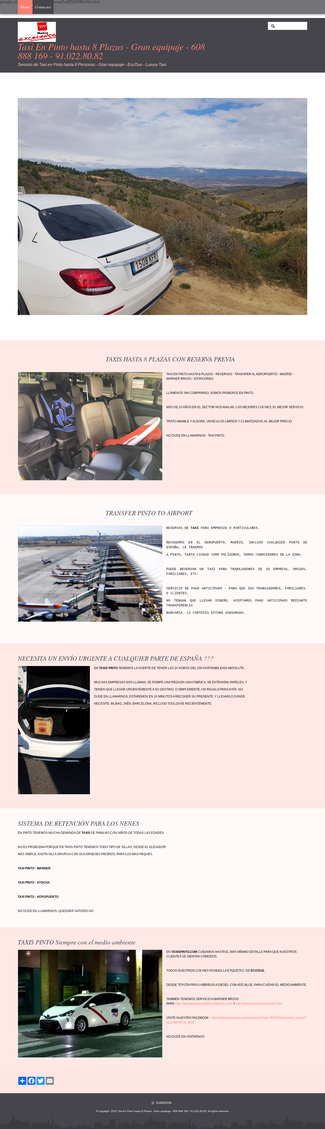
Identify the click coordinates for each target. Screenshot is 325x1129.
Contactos (43, 6)
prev (32, 206)
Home (25, 6)
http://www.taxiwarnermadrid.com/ (259, 1003)
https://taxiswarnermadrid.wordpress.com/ (203, 1003)
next (293, 206)
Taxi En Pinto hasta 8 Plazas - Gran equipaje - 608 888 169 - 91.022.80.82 (111, 51)
